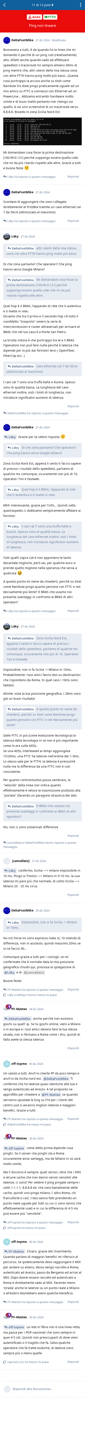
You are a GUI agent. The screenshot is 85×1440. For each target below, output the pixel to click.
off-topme (16, 1148)
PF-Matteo (16, 1251)
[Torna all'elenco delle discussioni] (4, 5)
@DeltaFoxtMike (56, 1079)
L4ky (12, 437)
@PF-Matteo (51, 1095)
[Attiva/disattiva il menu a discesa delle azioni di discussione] (80, 5)
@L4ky (9, 972)
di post (41, 5)
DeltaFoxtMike (23, 248)
